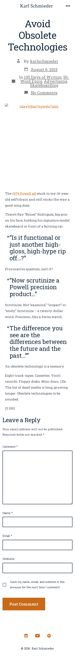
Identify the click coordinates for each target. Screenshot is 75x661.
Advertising (55, 81)
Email (7, 536)
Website (8, 559)
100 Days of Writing (43, 77)
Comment (10, 447)
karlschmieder (44, 61)
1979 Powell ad (24, 193)
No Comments (44, 92)
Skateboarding (44, 85)
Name (7, 513)
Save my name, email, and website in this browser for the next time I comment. (37, 584)
